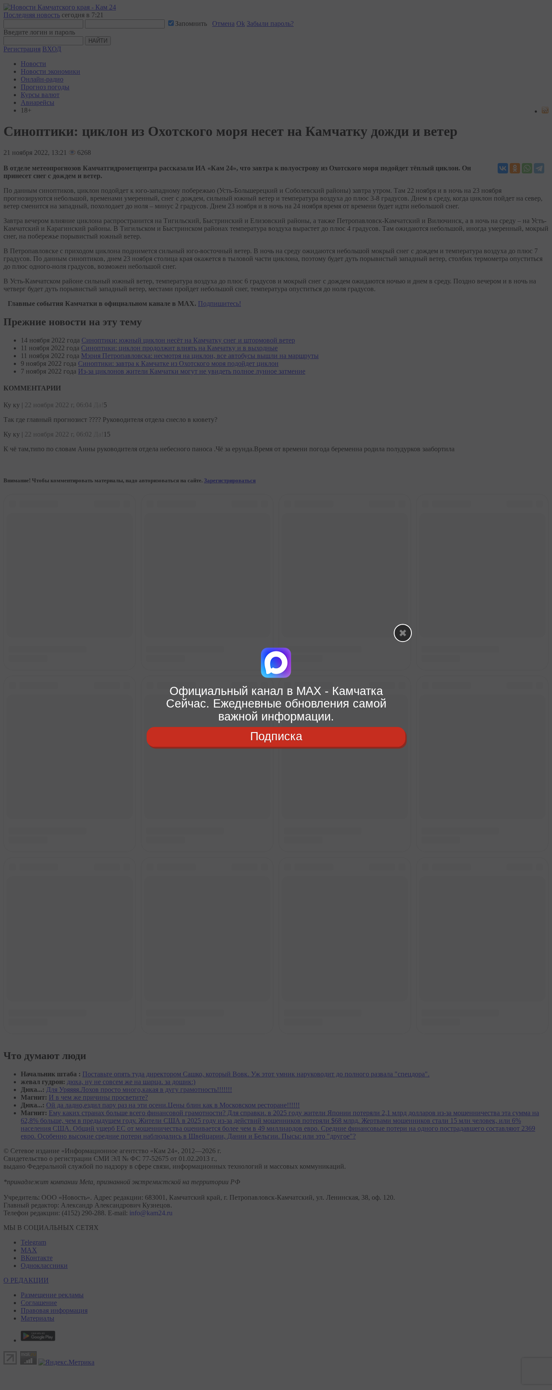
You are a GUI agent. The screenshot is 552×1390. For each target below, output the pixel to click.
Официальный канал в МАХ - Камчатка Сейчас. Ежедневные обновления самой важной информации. (276, 704)
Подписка (276, 736)
